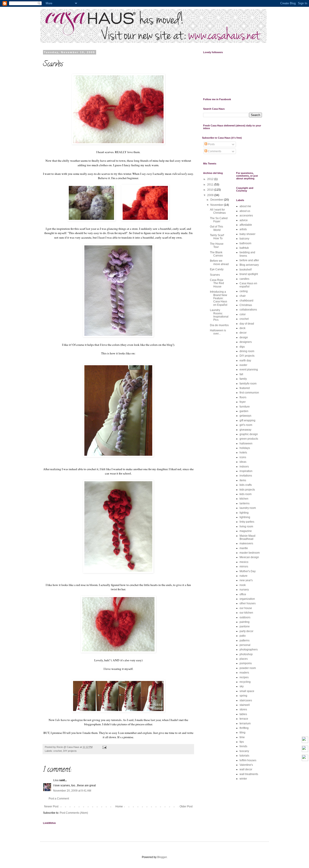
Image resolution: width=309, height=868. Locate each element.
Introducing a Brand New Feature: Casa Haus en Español (218, 298)
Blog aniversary (249, 264)
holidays (245, 448)
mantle (244, 548)
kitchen (244, 498)
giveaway (245, 429)
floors (243, 397)
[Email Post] (103, 747)
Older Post (186, 806)
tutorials (244, 755)
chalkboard (246, 300)
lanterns (245, 503)
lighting (244, 512)
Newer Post (51, 806)
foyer (243, 401)
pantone (245, 626)
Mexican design (249, 557)
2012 (210, 179)
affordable (246, 224)
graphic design (249, 434)
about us (245, 211)
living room (246, 526)
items (243, 480)
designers (246, 342)
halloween (246, 443)
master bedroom (250, 552)
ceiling (244, 291)
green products (249, 438)
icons (243, 457)
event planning (249, 369)
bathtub (244, 247)
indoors (244, 466)
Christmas (246, 305)
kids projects (247, 489)
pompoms (246, 663)
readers (244, 672)
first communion (249, 392)
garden (244, 411)
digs (242, 346)
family (243, 378)
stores (243, 709)
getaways (245, 415)
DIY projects (70, 750)
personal (245, 645)
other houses (248, 603)
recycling (245, 681)
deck (242, 328)
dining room (247, 351)
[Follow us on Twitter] (305, 740)
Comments (214, 151)
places (244, 658)
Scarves (215, 274)
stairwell (245, 705)
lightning (245, 517)
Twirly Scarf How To (217, 237)
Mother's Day (248, 571)
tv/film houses (248, 760)
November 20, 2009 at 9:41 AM (72, 790)
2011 (210, 184)
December (217, 199)
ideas (243, 461)
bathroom (245, 243)
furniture (245, 406)
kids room (246, 494)
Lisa (56, 780)
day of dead (247, 323)
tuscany (244, 751)
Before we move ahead (219, 262)
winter (243, 778)
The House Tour (216, 245)
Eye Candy (216, 269)
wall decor (246, 769)
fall (241, 374)
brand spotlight (249, 274)
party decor (246, 631)
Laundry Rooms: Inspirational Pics (219, 314)
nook (243, 585)
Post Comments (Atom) (74, 812)
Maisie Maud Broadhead (247, 537)
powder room (248, 668)
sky (242, 686)
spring (243, 695)
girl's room (246, 425)
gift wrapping (247, 420)
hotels (243, 452)
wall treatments (249, 774)
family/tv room (248, 383)
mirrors (244, 566)
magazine (246, 531)
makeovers (246, 543)
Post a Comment (59, 798)
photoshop (246, 654)
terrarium (245, 723)
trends (243, 746)
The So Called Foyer (219, 220)
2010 (210, 189)
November (217, 204)
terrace (244, 718)
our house (246, 608)
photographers (249, 649)
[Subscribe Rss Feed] (305, 758)
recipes (244, 677)
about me (245, 206)
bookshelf (246, 269)
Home (119, 806)
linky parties (247, 521)
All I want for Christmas (218, 211)
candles (244, 278)
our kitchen (246, 612)
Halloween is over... (218, 332)
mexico (244, 562)
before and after (249, 260)
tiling (242, 732)
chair (243, 295)
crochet (57, 750)
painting (245, 622)
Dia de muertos (219, 325)
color (243, 314)
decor (243, 332)
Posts (211, 144)
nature (243, 575)
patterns (245, 640)
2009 (210, 195)
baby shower (247, 234)
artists (243, 229)
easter (243, 365)
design (244, 337)
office (243, 594)
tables (243, 714)
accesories (246, 215)
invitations (246, 475)
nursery (244, 589)
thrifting (244, 728)
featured (245, 388)
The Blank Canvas (216, 254)
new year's (246, 580)
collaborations (248, 309)
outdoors (245, 617)
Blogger (162, 857)
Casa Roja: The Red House (217, 283)
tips (242, 741)
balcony (244, 238)
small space (247, 691)
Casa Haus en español (248, 285)
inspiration (246, 471)
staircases (246, 700)
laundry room (248, 508)
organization (247, 598)
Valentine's (246, 764)
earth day (245, 360)
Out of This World (216, 228)
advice (244, 220)
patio (243, 635)
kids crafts (246, 484)
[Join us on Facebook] (305, 749)
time (242, 737)
